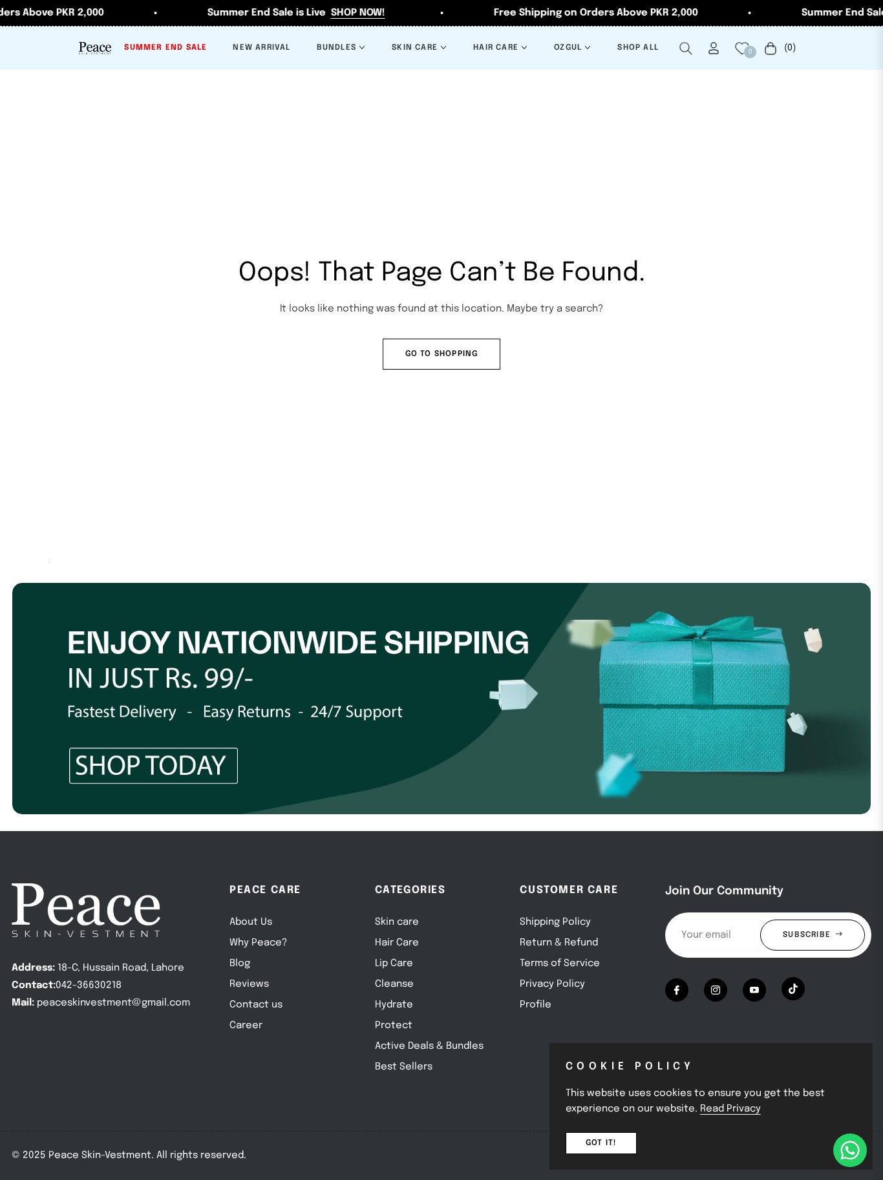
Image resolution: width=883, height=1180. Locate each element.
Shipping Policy (555, 922)
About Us (250, 922)
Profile (535, 1005)
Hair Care (397, 943)
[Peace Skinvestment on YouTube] (754, 990)
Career (245, 1025)
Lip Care (394, 963)
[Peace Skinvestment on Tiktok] (793, 988)
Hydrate (394, 1005)
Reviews (249, 984)
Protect (393, 1025)
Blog (239, 963)
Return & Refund (559, 943)
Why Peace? (258, 943)
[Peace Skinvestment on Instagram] (715, 990)
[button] (686, 48)
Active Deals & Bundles (429, 1046)
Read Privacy (730, 1109)
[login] (713, 48)
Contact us (255, 1005)
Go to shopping (441, 354)
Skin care (397, 922)
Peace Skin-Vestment (99, 1155)
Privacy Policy (552, 984)
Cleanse (394, 984)
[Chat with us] (850, 1150)
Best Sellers (403, 1067)
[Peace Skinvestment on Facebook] (676, 990)
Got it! (601, 1143)
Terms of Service (560, 963)
